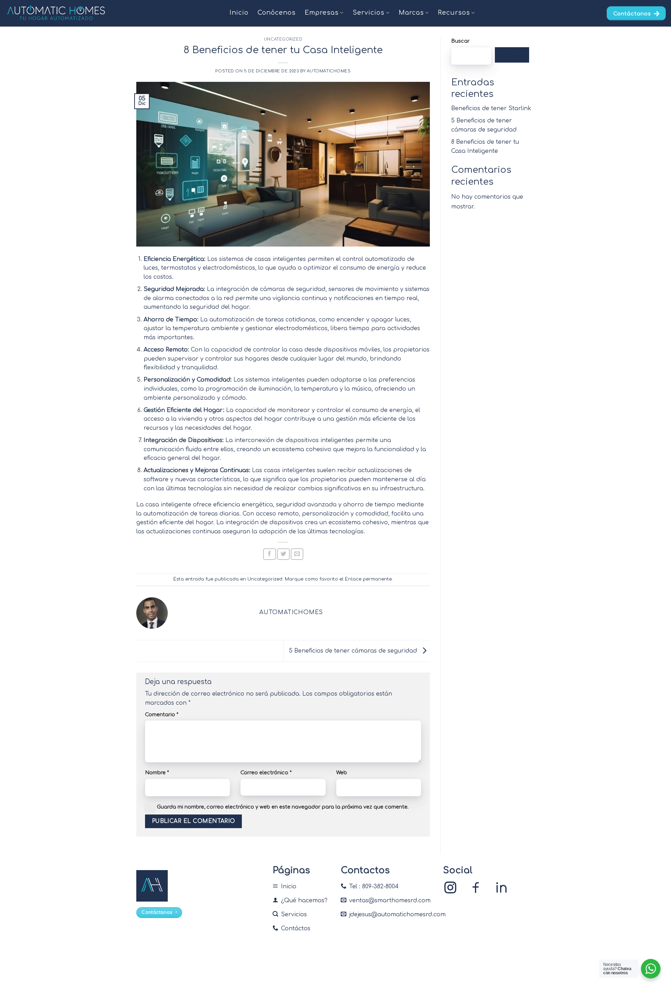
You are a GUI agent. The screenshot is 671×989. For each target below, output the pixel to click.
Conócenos (277, 12)
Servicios (368, 12)
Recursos (454, 12)
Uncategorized (283, 39)
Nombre (157, 772)
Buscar (460, 41)
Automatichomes (329, 71)
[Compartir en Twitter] (283, 554)
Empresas (322, 12)
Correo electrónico (265, 772)
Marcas (411, 12)
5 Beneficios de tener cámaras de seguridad (354, 651)
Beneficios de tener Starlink (491, 108)
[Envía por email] (297, 554)
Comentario (161, 714)
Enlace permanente (368, 579)
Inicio (239, 12)
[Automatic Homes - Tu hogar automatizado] (56, 13)
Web (341, 772)
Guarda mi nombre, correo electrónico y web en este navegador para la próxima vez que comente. (283, 807)
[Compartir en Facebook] (269, 554)
